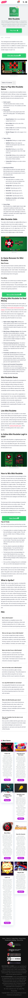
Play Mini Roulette (13, 55)
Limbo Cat (7, 877)
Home (2, 37)
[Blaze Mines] (7, 830)
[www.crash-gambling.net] (4, 1)
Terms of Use (20, 940)
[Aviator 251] (7, 751)
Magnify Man (20, 872)
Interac (4, 938)
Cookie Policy (14, 938)
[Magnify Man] (20, 870)
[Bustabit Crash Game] (20, 792)
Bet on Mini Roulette (13, 294)
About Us (8, 938)
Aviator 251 (7, 753)
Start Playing (13, 518)
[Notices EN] (18, 2)
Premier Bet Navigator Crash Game (7, 796)
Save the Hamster (20, 834)
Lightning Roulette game (15, 425)
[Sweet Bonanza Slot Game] (20, 751)
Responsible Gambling (10, 940)
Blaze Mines (7, 833)
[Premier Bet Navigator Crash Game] (7, 792)
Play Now (13, 30)
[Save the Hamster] (20, 831)
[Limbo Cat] (7, 875)
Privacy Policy (22, 938)
